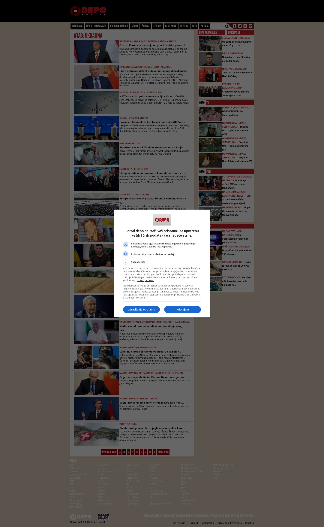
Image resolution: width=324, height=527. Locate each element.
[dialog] (162, 263)
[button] (162, 262)
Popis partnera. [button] (145, 280)
